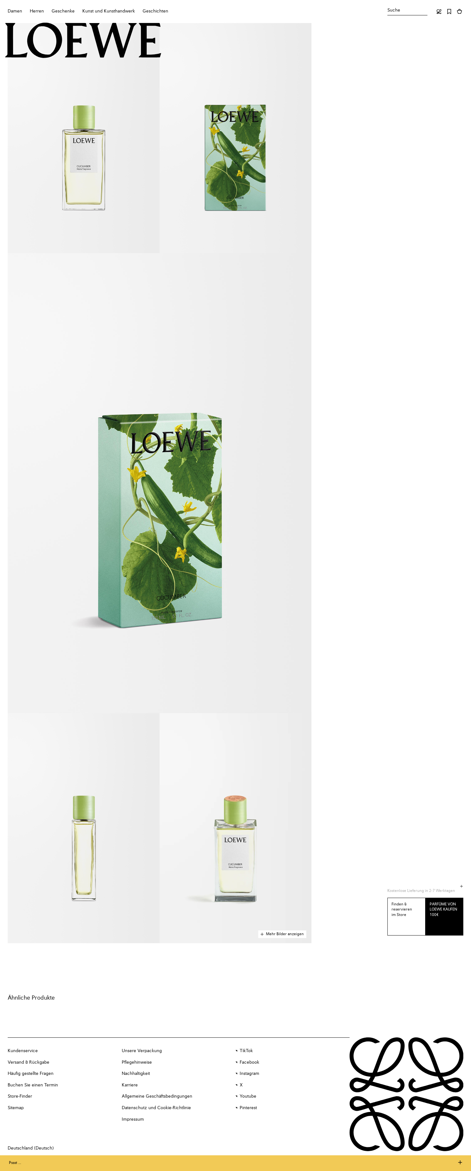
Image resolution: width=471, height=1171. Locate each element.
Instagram (249, 1073)
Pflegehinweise (137, 1062)
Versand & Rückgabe (28, 1062)
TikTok (246, 1051)
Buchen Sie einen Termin (33, 1085)
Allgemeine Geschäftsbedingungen (157, 1096)
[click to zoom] (84, 138)
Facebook (249, 1062)
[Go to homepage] (83, 41)
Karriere (130, 1085)
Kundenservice (23, 1051)
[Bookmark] (449, 11)
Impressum (133, 1119)
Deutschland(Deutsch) (31, 1148)
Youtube (248, 1096)
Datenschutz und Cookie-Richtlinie (156, 1108)
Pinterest (248, 1108)
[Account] (439, 11)
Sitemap (16, 1108)
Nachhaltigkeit (136, 1073)
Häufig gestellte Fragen (31, 1073)
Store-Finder (20, 1096)
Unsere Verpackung (142, 1051)
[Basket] (459, 11)
